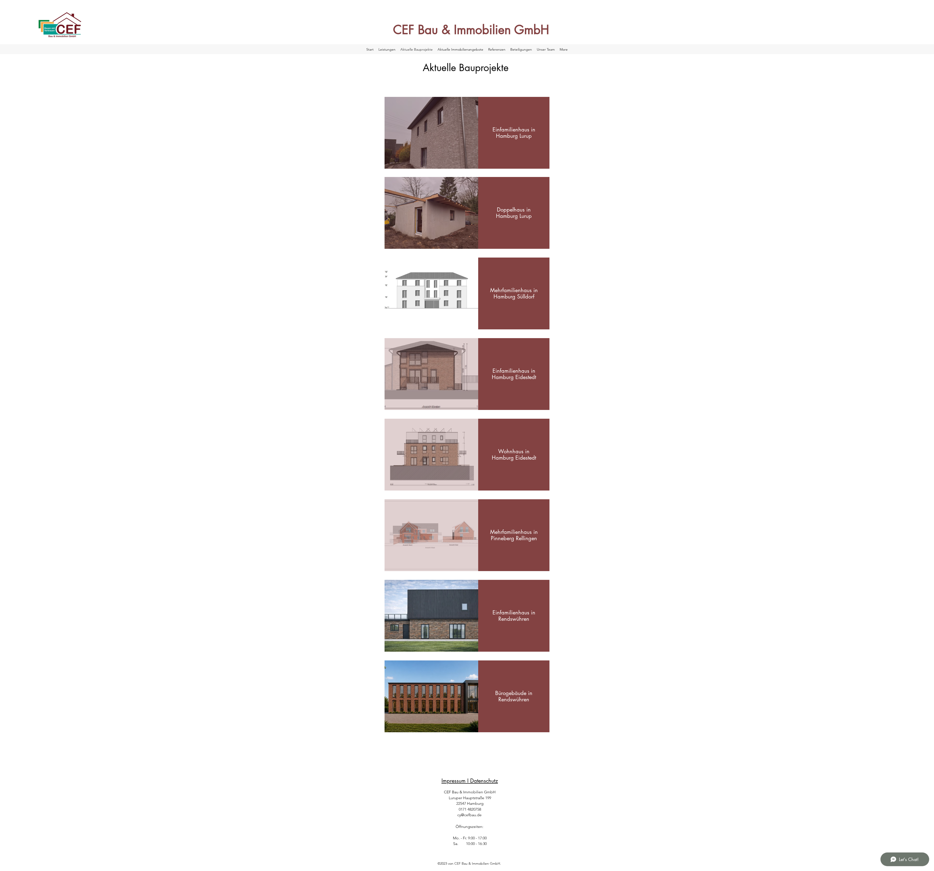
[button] (431, 133)
